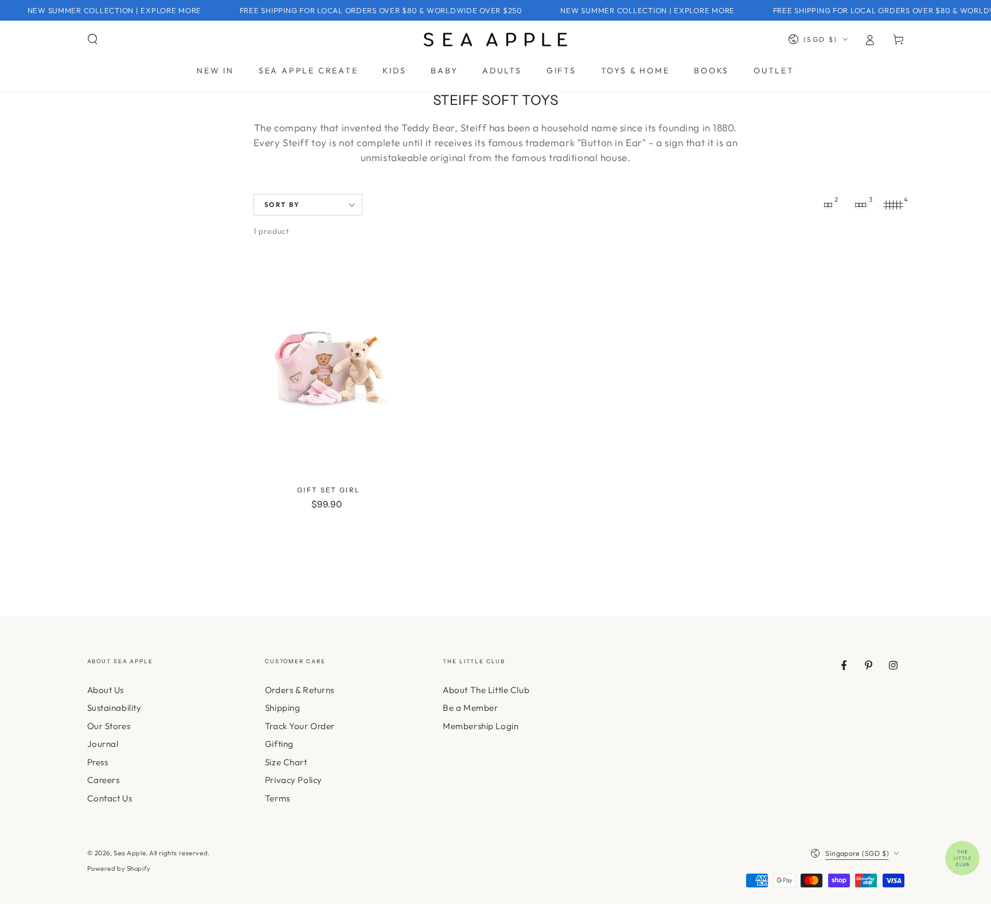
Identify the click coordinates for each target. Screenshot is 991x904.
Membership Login (480, 726)
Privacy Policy (293, 779)
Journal (103, 743)
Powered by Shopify (119, 868)
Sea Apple (130, 853)
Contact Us (109, 798)
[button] (93, 40)
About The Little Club (486, 689)
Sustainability (114, 707)
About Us (105, 689)
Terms (277, 798)
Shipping (283, 707)
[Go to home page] (495, 39)
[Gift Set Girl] (328, 367)
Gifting (279, 743)
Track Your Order (300, 726)
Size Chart (286, 762)
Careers (103, 779)
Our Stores (109, 726)
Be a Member (470, 707)
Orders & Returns (299, 689)
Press (97, 762)
